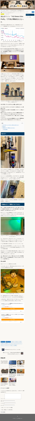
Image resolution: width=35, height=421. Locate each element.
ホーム (1, 10)
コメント (3, 398)
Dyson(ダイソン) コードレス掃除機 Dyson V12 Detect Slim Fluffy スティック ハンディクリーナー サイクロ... (12, 304)
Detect (13, 341)
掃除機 (15, 345)
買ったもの (8, 341)
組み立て (4, 126)
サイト (2, 405)
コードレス (11, 343)
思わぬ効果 (5, 129)
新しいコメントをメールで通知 (7, 407)
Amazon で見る (12, 308)
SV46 (2, 343)
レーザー (7, 345)
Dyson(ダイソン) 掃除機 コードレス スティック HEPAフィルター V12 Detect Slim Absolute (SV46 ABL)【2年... (12, 315)
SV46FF (6, 343)
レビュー (4, 10)
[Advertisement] (12, 332)
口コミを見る (3, 305)
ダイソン (3, 345)
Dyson (17, 341)
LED (20, 341)
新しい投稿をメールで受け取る (7, 409)
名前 (2, 400)
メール (2, 403)
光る (11, 345)
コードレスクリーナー (18, 343)
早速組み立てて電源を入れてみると (9, 127)
